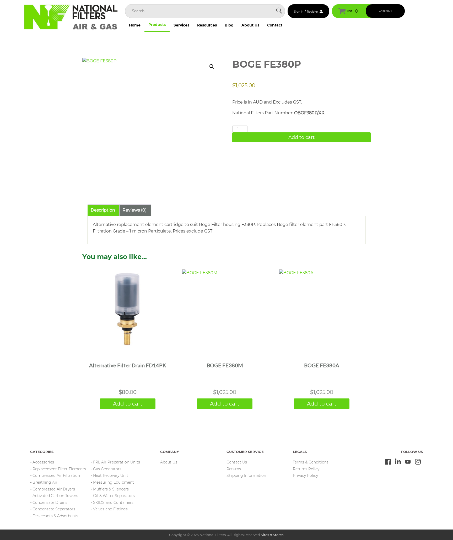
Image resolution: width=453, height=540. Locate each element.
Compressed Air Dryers (54, 489)
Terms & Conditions (310, 462)
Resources (207, 25)
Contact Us (236, 462)
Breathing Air (45, 482)
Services (181, 25)
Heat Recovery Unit (110, 475)
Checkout (385, 11)
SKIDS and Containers (113, 502)
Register (312, 11)
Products (157, 24)
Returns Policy (306, 469)
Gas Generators (107, 469)
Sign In (299, 11)
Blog (229, 25)
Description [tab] (103, 210)
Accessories (43, 462)
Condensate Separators (54, 509)
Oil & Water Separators (114, 495)
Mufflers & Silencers (111, 489)
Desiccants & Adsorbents (55, 516)
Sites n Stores (272, 535)
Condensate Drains (50, 502)
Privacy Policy (305, 475)
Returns (233, 469)
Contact (274, 25)
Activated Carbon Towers (55, 495)
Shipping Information (246, 475)
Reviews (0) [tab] (134, 210)
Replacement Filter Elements (59, 469)
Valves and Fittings (110, 509)
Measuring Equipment (113, 482)
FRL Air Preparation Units (116, 462)
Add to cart (301, 137)
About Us (250, 25)
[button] (212, 66)
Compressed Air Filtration (56, 475)
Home (135, 25)
